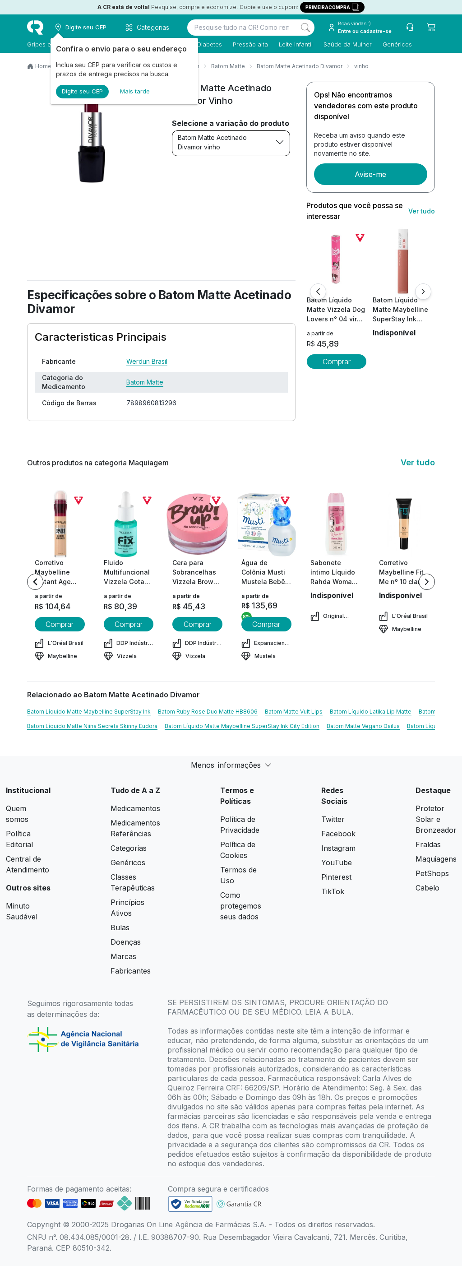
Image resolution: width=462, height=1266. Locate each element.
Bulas (120, 927)
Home (43, 66)
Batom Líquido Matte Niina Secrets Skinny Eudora (92, 726)
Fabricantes (131, 970)
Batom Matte (228, 66)
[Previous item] (35, 582)
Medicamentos (135, 808)
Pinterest (336, 876)
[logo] (35, 27)
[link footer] (190, 1204)
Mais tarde (135, 91)
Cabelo (427, 887)
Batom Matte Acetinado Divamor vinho (212, 142)
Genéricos (397, 44)
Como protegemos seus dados (240, 905)
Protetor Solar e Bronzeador (436, 819)
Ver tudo (421, 211)
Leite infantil (296, 44)
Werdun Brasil (146, 361)
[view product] (336, 261)
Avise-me (370, 174)
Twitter (333, 819)
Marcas (123, 956)
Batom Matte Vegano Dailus (363, 726)
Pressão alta (250, 44)
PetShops (432, 873)
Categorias (129, 848)
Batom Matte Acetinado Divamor (299, 66)
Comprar (337, 361)
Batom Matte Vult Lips (294, 711)
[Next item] (427, 582)
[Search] (305, 28)
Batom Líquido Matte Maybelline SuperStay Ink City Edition (242, 726)
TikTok (332, 891)
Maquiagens (436, 858)
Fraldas (428, 844)
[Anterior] (318, 291)
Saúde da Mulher (347, 44)
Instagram (338, 848)
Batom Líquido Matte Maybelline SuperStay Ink (89, 711)
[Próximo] (423, 291)
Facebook (338, 833)
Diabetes (209, 44)
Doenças (126, 941)
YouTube (336, 862)
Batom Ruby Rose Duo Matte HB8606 (208, 711)
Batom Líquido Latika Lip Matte (370, 711)
